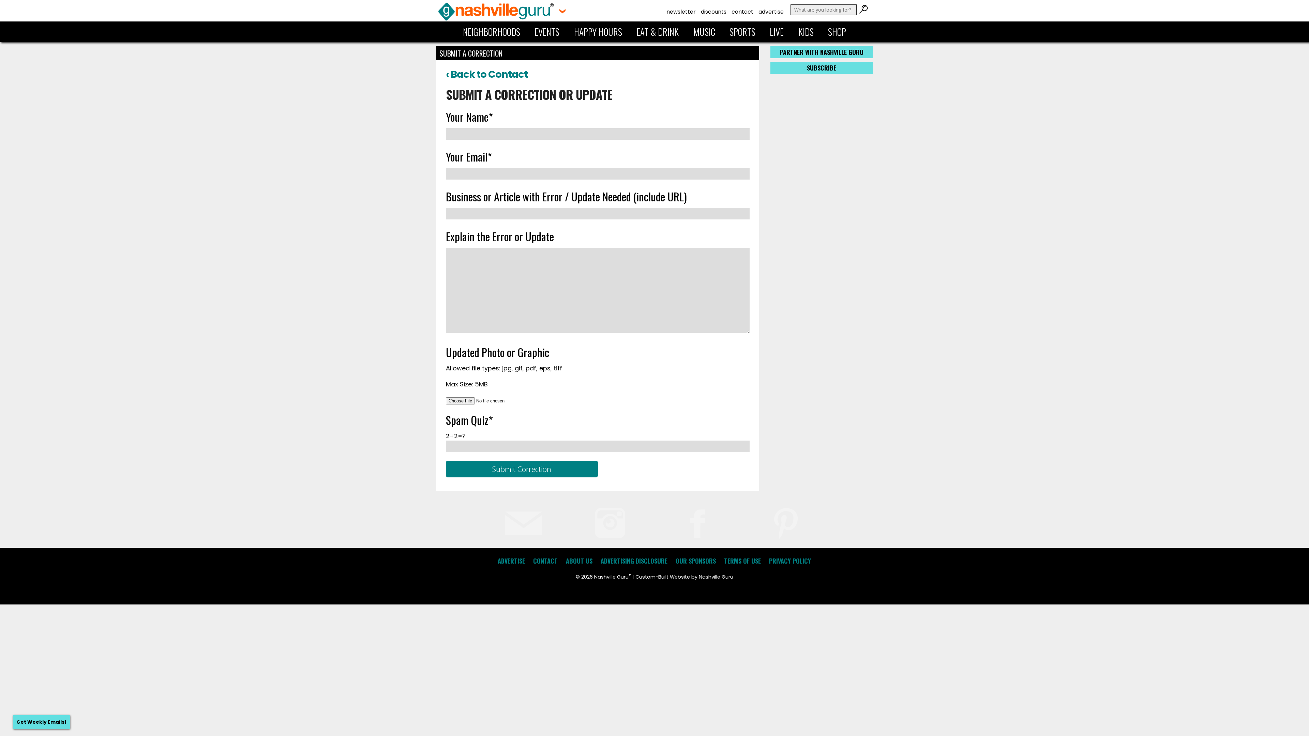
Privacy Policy (790, 560)
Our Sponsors (696, 560)
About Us (579, 560)
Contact (742, 12)
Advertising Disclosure (634, 560)
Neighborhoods (491, 32)
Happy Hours (598, 32)
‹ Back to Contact (487, 74)
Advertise (771, 12)
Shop (837, 32)
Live (777, 32)
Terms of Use (742, 560)
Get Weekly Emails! (41, 722)
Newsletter (681, 12)
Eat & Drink (657, 32)
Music (704, 32)
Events (547, 32)
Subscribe (821, 67)
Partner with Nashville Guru (821, 52)
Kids (806, 32)
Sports (742, 32)
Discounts (713, 12)
